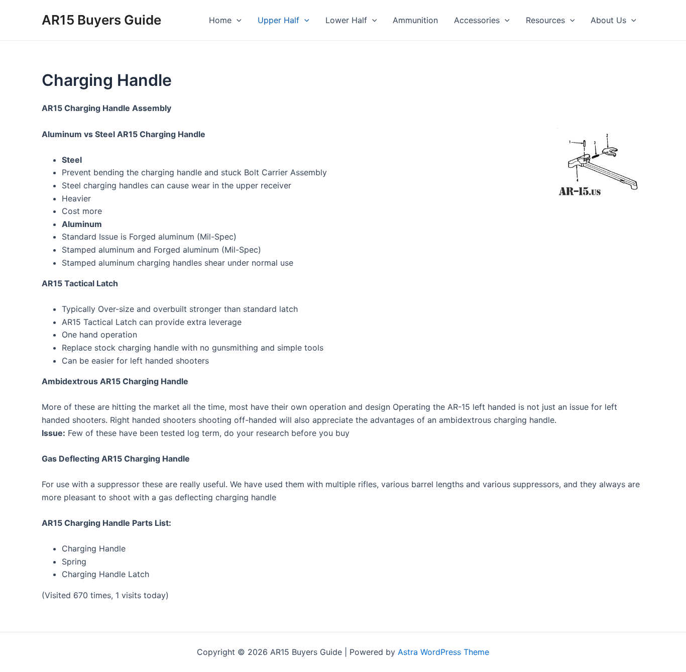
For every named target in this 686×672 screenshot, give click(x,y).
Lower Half (346, 20)
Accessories (477, 20)
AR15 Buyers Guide (101, 20)
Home (220, 20)
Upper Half (278, 20)
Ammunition (415, 20)
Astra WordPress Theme (443, 652)
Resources (545, 20)
